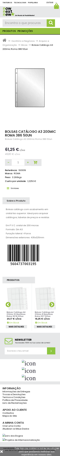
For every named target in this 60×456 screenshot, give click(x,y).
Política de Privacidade (15, 400)
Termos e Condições (13, 397)
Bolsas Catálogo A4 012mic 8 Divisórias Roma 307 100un (44, 314)
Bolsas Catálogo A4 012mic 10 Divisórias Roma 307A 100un (16, 314)
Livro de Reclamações (14, 403)
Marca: (9, 173)
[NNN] (30, 11)
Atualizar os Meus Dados (15, 428)
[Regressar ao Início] (4, 41)
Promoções (25, 31)
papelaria (33, 2)
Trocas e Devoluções (14, 394)
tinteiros (7, 2)
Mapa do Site (9, 416)
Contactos (8, 413)
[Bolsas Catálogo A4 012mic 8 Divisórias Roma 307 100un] (46, 298)
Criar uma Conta (11, 426)
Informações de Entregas (16, 391)
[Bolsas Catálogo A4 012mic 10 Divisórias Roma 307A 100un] (18, 298)
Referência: (11, 170)
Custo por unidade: (15, 181)
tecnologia (20, 2)
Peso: (8, 177)
